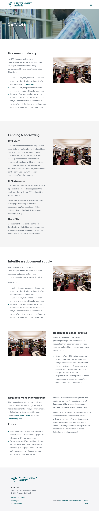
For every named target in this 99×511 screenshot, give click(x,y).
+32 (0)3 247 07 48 (22, 415)
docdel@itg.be (15, 418)
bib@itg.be (15, 500)
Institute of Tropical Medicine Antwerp (73, 500)
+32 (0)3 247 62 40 (18, 498)
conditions (29, 84)
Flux (86, 503)
